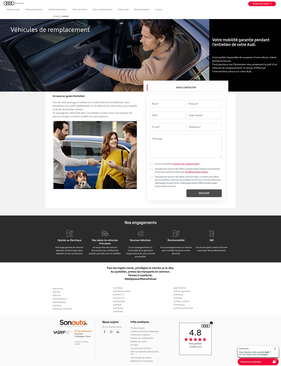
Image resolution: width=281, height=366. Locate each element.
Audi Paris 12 (118, 294)
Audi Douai (57, 305)
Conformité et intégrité (140, 335)
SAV (212, 240)
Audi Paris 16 (118, 298)
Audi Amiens (58, 288)
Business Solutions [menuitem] (142, 9)
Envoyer (204, 193)
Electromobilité (176, 240)
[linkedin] (118, 332)
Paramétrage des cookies (141, 357)
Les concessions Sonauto (141, 348)
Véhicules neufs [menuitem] (13, 9)
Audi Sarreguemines (182, 291)
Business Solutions (140, 240)
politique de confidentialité (186, 164)
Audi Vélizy (117, 288)
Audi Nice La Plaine (181, 301)
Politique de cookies (139, 341)
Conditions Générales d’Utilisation (145, 331)
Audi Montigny (119, 301)
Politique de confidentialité (142, 338)
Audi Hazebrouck (60, 299)
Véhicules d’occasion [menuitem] (33, 9)
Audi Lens (57, 295)
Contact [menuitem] (159, 9)
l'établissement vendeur (196, 172)
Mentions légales (138, 328)
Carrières (134, 345)
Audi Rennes (118, 311)
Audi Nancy (178, 294)
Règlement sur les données (142, 361)
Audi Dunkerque (59, 302)
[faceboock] (105, 332)
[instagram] (112, 332)
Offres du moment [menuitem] (79, 9)
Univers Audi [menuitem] (123, 9)
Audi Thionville (180, 288)
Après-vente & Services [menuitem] (102, 9)
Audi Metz (178, 298)
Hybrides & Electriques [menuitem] (57, 9)
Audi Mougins (179, 305)
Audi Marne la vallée (121, 291)
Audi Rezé (117, 305)
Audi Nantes (118, 308)
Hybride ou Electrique (69, 240)
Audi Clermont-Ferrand (183, 308)
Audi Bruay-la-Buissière (62, 309)
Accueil (56, 16)
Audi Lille (56, 292)
